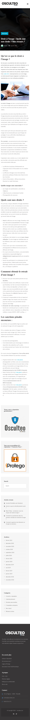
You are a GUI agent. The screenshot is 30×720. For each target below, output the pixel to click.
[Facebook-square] (13, 714)
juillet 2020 (9, 555)
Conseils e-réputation (11, 596)
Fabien (5, 45)
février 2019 (9, 570)
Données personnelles (11, 602)
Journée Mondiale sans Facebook (14, 503)
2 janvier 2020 (13, 45)
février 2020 (9, 558)
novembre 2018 (10, 579)
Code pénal (20, 359)
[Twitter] (16, 714)
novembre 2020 (10, 546)
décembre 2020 (10, 543)
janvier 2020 (9, 561)
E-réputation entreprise (12, 605)
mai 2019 (8, 567)
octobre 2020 (9, 549)
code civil (6, 74)
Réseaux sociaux (10, 611)
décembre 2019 (10, 564)
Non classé (4, 33)
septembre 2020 (10, 552)
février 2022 (9, 540)
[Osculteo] (10, 4)
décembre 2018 (10, 576)
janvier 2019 (9, 573)
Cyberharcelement (10, 599)
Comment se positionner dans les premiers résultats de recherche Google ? (16, 517)
